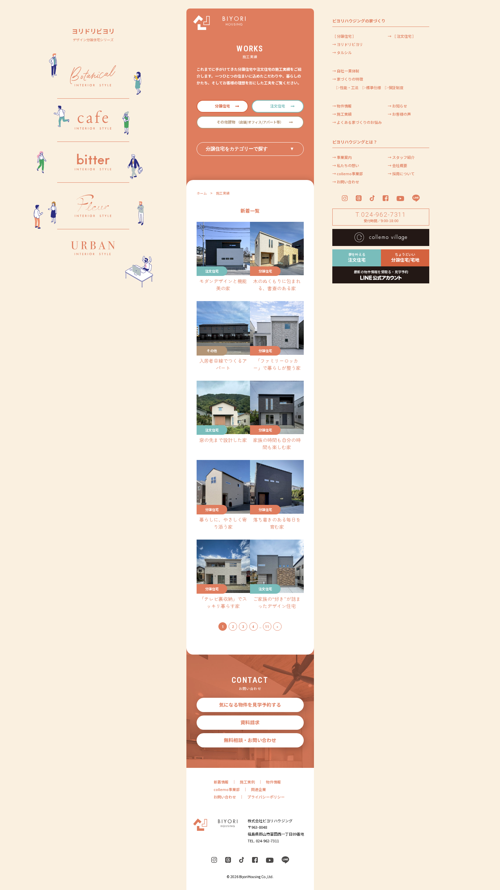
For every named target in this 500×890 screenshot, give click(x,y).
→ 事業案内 (342, 157)
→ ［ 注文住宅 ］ (402, 36)
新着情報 (221, 782)
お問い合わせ (225, 797)
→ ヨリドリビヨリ (347, 44)
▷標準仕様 (371, 87)
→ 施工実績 (342, 114)
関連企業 (258, 789)
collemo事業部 (227, 789)
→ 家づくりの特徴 (347, 79)
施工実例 (247, 782)
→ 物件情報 (342, 106)
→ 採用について (401, 173)
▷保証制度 (394, 87)
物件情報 (273, 782)
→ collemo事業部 (347, 173)
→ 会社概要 (397, 165)
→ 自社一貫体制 (345, 70)
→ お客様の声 (399, 114)
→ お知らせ (397, 106)
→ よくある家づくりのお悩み (357, 122)
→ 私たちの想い (345, 165)
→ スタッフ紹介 (401, 157)
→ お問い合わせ (345, 181)
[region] (93, 445)
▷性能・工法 (347, 87)
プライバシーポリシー (266, 797)
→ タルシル (342, 52)
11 (267, 627)
